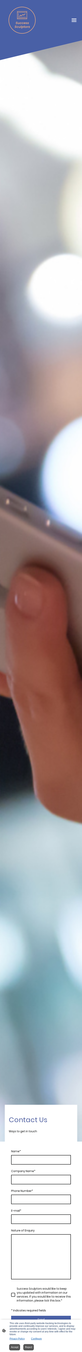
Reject (28, 1347)
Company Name (23, 1171)
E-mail (16, 1211)
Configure (36, 1338)
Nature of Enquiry (23, 1230)
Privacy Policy (17, 1338)
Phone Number (22, 1191)
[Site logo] (22, 20)
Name (16, 1151)
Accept (14, 1347)
